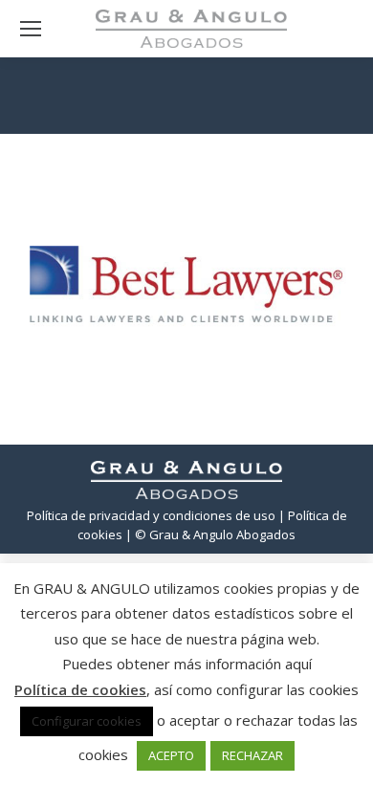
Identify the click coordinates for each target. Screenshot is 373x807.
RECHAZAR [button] (252, 755)
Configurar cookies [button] (87, 721)
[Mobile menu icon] (30, 28)
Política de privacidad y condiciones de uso (151, 515)
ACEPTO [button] (171, 755)
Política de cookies (80, 689)
